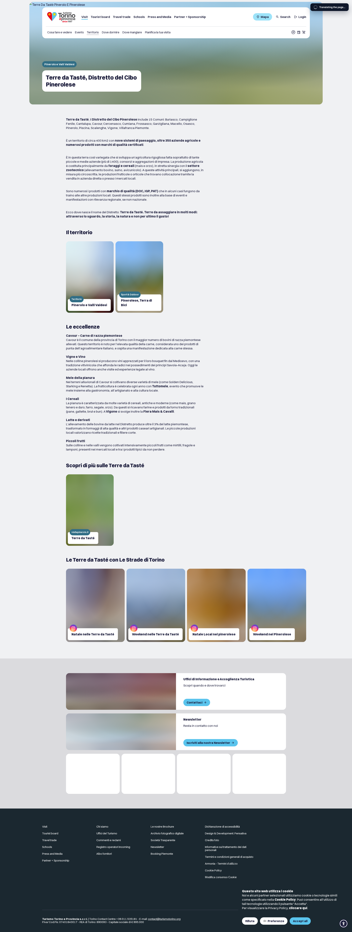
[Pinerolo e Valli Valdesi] (90, 277)
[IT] (293, 32)
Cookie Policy (285, 899)
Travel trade (122, 17)
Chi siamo (102, 826)
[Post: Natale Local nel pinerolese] (216, 605)
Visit (84, 17)
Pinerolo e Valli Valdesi (59, 64)
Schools (139, 17)
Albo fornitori (104, 853)
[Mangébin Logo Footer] (148, 774)
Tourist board (100, 17)
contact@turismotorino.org (164, 919)
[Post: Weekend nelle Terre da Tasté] (155, 605)
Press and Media (159, 17)
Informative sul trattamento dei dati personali (225, 848)
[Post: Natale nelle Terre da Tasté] (95, 605)
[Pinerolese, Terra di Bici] (139, 277)
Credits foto (212, 840)
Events (79, 32)
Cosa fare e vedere (59, 32)
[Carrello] (304, 32)
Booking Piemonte (162, 853)
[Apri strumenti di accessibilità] (343, 923)
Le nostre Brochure (162, 826)
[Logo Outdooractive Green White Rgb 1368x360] (259, 774)
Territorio (93, 32)
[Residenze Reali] (204, 774)
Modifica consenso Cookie (221, 877)
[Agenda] (299, 32)
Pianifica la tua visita (157, 32)
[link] (294, 828)
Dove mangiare (132, 32)
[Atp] (93, 774)
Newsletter (157, 847)
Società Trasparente (163, 840)
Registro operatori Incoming (113, 847)
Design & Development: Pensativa (225, 833)
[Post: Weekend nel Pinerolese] (276, 605)
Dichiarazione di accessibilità (222, 826)
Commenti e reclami (108, 840)
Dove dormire (110, 32)
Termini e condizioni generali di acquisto (229, 857)
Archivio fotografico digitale (167, 833)
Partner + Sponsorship (190, 17)
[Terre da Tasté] (90, 510)
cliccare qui (298, 908)
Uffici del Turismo (106, 833)
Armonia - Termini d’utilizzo (221, 863)
